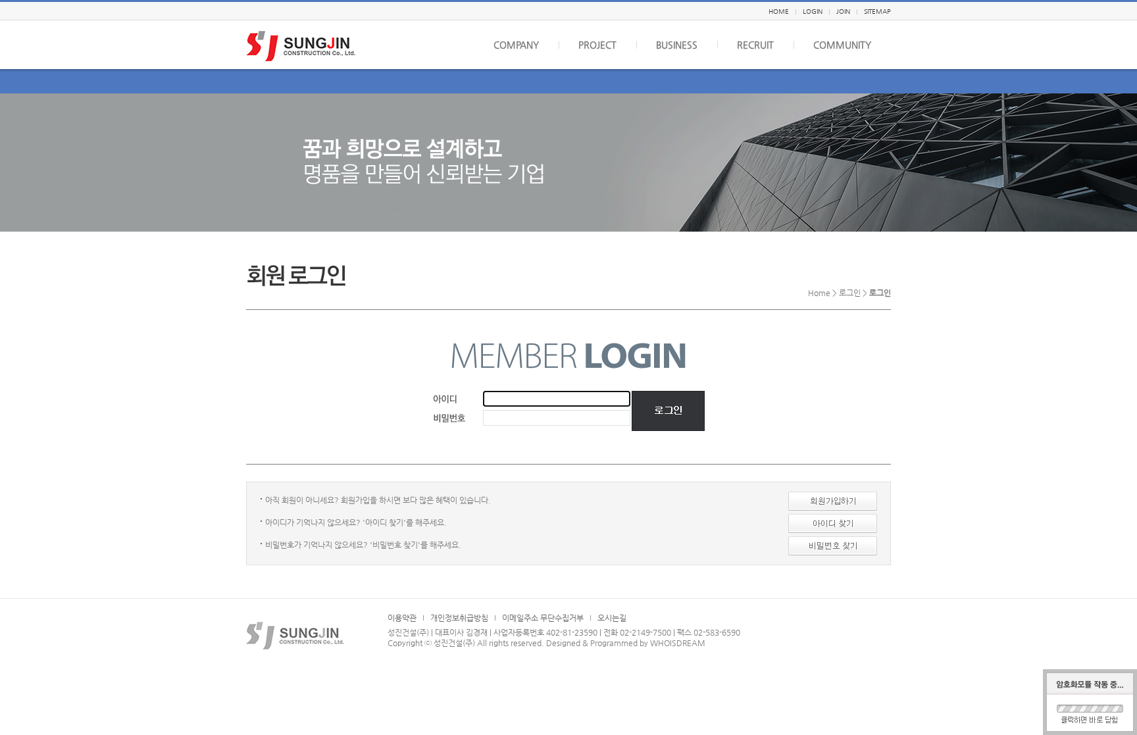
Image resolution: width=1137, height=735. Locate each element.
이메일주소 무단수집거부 (543, 617)
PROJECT (597, 44)
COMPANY (516, 44)
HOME (779, 11)
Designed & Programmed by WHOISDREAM (625, 642)
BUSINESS (676, 44)
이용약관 (402, 617)
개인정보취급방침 (459, 617)
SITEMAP (877, 11)
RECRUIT (755, 44)
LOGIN (812, 11)
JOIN (843, 11)
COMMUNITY (842, 44)
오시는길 (611, 617)
